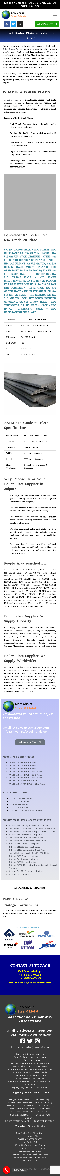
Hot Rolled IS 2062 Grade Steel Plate (27, 819)
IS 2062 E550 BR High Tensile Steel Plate (28, 825)
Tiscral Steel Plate (15, 792)
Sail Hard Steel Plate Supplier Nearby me (30, 1063)
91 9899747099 (38, 4)
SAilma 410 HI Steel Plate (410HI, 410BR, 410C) (30, 1103)
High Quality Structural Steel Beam (30, 1066)
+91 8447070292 (38, 3)
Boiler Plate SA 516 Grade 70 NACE (30, 1075)
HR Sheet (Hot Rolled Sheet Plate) (30, 1157)
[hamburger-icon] (55, 15)
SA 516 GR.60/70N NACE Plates (24, 781)
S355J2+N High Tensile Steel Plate (30, 1148)
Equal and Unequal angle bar (30, 1054)
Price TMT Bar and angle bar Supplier (30, 1072)
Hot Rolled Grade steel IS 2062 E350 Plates (29, 853)
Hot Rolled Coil (30, 1142)
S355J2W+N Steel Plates (30, 1151)
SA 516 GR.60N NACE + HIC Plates (25, 772)
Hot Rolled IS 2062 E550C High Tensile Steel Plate (33, 831)
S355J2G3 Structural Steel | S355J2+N (30, 1154)
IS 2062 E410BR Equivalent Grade (24, 847)
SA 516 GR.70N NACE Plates (22, 768)
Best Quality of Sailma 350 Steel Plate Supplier (30, 1100)
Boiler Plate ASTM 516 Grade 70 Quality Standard (30, 1069)
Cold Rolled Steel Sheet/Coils (30, 1133)
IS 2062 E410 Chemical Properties (24, 844)
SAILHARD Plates (18, 804)
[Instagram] (37, 1041)
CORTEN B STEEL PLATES (30, 1139)
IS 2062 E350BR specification (22, 862)
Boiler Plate (12, 100)
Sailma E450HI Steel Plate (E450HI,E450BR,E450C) (30, 1106)
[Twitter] (30, 1041)
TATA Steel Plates (18, 807)
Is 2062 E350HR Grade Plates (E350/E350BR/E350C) (30, 1121)
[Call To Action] (6, 1170)
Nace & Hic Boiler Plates (19, 756)
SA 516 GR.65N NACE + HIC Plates (25, 775)
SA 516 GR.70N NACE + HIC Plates (25, 777)
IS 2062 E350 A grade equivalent (24, 856)
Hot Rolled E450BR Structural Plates (26, 837)
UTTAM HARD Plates (20, 798)
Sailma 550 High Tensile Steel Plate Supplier (30, 1109)
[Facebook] (23, 1041)
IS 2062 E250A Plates (19, 874)
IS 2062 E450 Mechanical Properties (25, 834)
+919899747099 (30, 978)
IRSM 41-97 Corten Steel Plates (30, 1145)
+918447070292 (30, 974)
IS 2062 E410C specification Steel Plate (27, 850)
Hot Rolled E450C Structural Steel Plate (27, 840)
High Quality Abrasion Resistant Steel (30, 1087)
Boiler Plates (9, 49)
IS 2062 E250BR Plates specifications (26, 871)
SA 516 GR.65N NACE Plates (22, 765)
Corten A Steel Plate (30, 1136)
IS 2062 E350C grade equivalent (23, 859)
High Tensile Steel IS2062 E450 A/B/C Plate (30, 1112)
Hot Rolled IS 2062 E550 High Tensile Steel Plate (32, 828)
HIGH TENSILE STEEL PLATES (30, 1078)
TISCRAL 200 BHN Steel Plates (25, 810)
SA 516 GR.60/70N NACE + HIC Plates (27, 784)
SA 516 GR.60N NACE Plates (22, 762)
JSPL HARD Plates (19, 801)
